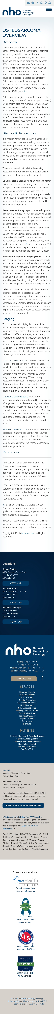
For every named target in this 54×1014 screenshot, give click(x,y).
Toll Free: (20, 665)
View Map (15, 583)
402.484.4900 (9, 578)
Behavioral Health (27, 692)
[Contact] (28, 2)
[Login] (49, 2)
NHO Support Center (27, 708)
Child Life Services (27, 695)
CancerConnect (27, 533)
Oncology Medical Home (27, 710)
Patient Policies (19, 1004)
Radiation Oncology (27, 716)
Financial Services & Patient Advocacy (27, 736)
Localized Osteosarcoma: (15, 360)
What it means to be (26, 973)
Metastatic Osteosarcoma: (16, 396)
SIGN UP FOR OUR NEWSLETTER (23, 805)
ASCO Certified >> (26, 976)
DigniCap (27, 724)
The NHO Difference (27, 746)
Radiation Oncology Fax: (20, 671)
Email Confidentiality (36, 1004)
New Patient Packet (27, 744)
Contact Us (24, 678)
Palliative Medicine (27, 713)
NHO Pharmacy (27, 705)
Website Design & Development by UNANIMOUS (28, 1001)
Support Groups (27, 718)
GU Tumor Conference (27, 703)
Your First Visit (27, 749)
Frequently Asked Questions (27, 739)
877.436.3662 (31, 665)
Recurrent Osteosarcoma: (15, 429)
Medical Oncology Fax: (20, 668)
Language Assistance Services (27, 741)
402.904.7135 (9, 616)
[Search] (41, 2)
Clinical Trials (27, 697)
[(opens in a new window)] (32, 2)
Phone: (20, 662)
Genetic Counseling (27, 700)
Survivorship (27, 721)
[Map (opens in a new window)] (46, 2)
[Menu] (48, 9)
